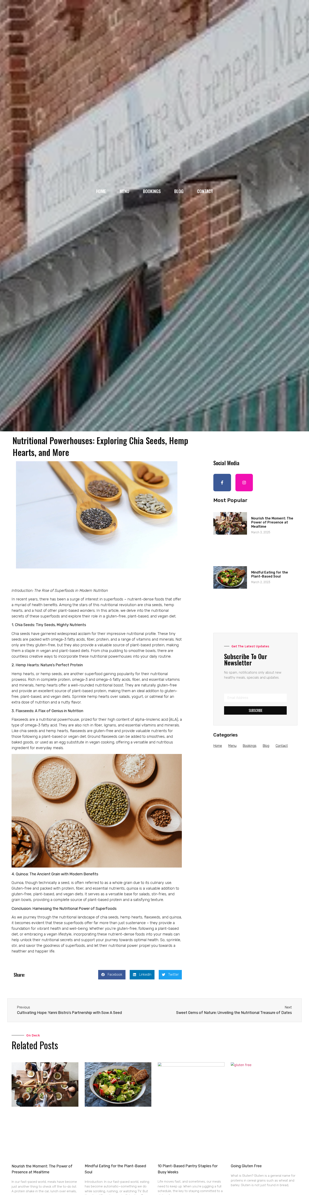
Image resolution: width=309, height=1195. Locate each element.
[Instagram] (244, 483)
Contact (205, 191)
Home (101, 191)
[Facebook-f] (222, 483)
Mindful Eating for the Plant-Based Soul (269, 574)
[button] (111, 974)
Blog (179, 191)
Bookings (152, 191)
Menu (124, 191)
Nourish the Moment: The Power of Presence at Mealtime (272, 522)
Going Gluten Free (246, 1166)
